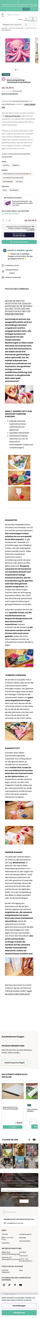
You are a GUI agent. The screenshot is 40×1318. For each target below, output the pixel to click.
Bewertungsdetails (10, 94)
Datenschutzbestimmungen (23, 1196)
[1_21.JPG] (19, 485)
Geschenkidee (24, 1241)
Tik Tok (29, 1139)
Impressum (23, 1256)
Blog (20, 1270)
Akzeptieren (19, 1312)
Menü (3, 16)
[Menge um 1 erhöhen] (9, 220)
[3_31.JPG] (19, 500)
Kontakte (22, 1252)
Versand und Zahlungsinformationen (11, 1258)
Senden (24, 1201)
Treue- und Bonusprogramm (25, 1260)
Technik (5, 1234)
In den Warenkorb (21, 242)
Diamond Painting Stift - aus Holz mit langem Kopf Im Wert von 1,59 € (22, 203)
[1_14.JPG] (19, 469)
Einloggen (20, 19)
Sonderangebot (25, 1234)
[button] (15, 69)
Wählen (14, 1127)
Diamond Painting (12, 116)
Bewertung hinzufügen (15, 1062)
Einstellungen (19, 1305)
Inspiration (6, 1243)
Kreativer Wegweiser (6, 1271)
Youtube (34, 1139)
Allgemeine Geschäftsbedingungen (11, 1253)
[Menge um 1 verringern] (3, 220)
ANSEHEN (26, 9)
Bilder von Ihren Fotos (7, 1238)
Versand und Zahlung (11, 213)
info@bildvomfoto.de (15, 1223)
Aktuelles (22, 1238)
